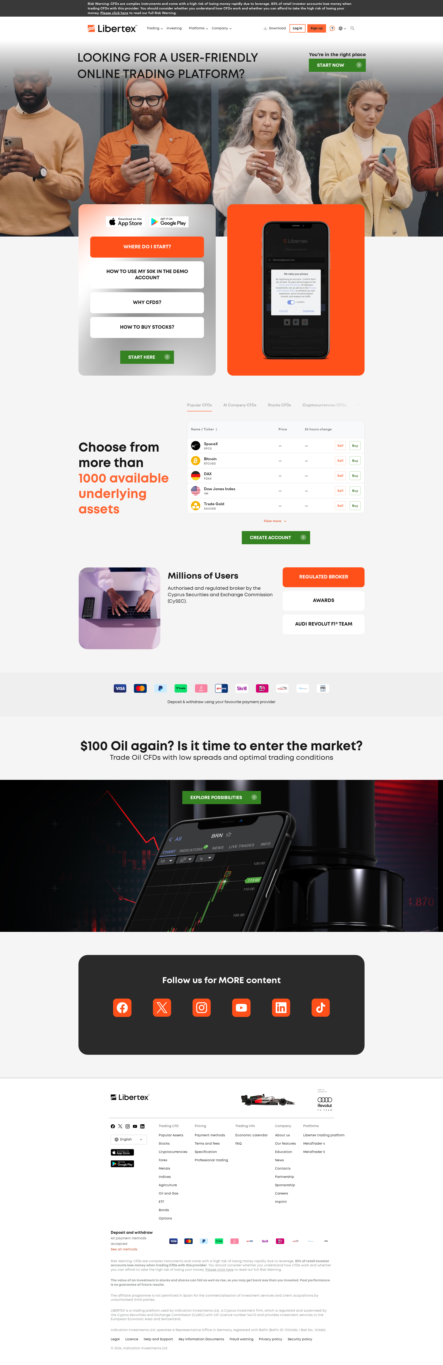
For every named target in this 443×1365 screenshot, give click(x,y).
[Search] (352, 28)
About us (282, 1135)
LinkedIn (143, 1129)
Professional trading (211, 1160)
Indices (165, 1177)
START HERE (141, 357)
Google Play (168, 222)
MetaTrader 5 (314, 1152)
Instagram (128, 1129)
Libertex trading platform (323, 1135)
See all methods (124, 1249)
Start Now (330, 65)
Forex (163, 1160)
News (279, 1160)
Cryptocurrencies (173, 1152)
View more (272, 521)
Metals (164, 1168)
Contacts (282, 1168)
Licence (131, 1339)
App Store (125, 222)
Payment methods (210, 1135)
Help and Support (158, 1339)
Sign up (317, 28)
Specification (206, 1152)
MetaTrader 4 (314, 1143)
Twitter (121, 1129)
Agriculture (168, 1185)
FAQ (238, 1143)
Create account (270, 538)
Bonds (164, 1210)
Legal (115, 1339)
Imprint (281, 1202)
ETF (161, 1202)
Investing (174, 28)
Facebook (114, 1129)
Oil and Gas (168, 1193)
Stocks (164, 1143)
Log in (297, 28)
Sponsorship (285, 1185)
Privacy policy (270, 1339)
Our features (285, 1143)
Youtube (136, 1129)
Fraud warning (241, 1339)
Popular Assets (171, 1135)
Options (165, 1218)
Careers (281, 1193)
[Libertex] (115, 28)
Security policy (300, 1339)
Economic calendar (251, 1135)
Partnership (284, 1177)
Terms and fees (207, 1143)
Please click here (114, 13)
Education (283, 1152)
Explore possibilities (216, 798)
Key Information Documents (201, 1339)
